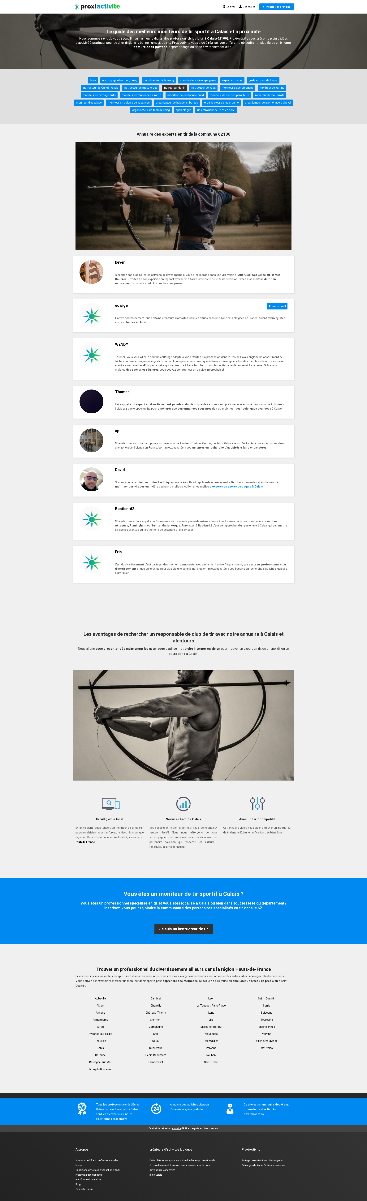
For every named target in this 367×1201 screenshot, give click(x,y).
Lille (211, 1019)
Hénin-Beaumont (155, 1055)
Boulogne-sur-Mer (100, 1062)
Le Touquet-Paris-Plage (211, 1005)
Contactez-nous (84, 1189)
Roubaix (211, 1055)
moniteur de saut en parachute (229, 95)
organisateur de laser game (221, 102)
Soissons (266, 1012)
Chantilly (156, 1005)
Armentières (100, 1019)
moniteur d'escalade (89, 102)
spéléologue (183, 110)
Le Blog (230, 6)
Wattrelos (267, 1048)
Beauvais (100, 1040)
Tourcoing (267, 1019)
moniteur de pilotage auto (99, 95)
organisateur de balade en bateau (177, 102)
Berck (100, 1048)
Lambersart (156, 1062)
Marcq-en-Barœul (211, 1026)
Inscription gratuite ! (278, 6)
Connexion (249, 6)
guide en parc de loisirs (263, 80)
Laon (211, 998)
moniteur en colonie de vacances (129, 102)
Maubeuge (211, 1033)
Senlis (266, 1005)
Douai (155, 1040)
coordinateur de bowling (159, 80)
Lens (211, 1012)
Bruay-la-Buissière (100, 1069)
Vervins (266, 1033)
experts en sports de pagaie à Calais (237, 486)
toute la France (85, 842)
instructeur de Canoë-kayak (100, 87)
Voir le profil (278, 306)
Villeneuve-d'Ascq (267, 1040)
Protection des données (89, 1174)
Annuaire (80, 1160)
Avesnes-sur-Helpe (100, 1033)
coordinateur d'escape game (198, 80)
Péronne (211, 1048)
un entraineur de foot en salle (216, 110)
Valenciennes (266, 1026)
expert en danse (232, 80)
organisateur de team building (151, 110)
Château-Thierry (156, 1012)
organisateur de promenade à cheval (268, 102)
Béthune (100, 1055)
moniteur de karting (272, 87)
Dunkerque (155, 1048)
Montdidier (211, 1040)
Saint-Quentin (266, 998)
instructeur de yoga (203, 87)
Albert (100, 1005)
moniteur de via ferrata (269, 95)
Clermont (156, 1019)
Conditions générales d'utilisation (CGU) (98, 1170)
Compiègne (156, 1026)
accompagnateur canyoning (119, 80)
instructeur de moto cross (141, 87)
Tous (93, 80)
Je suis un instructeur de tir (183, 929)
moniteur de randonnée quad (185, 95)
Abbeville (100, 998)
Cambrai (156, 998)
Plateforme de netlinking (89, 1179)
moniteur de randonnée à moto (141, 95)
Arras (100, 1026)
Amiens (100, 1012)
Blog (78, 1184)
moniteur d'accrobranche (237, 87)
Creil (155, 1033)
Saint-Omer (211, 1062)
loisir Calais (155, 1174)
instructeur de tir (174, 87)
